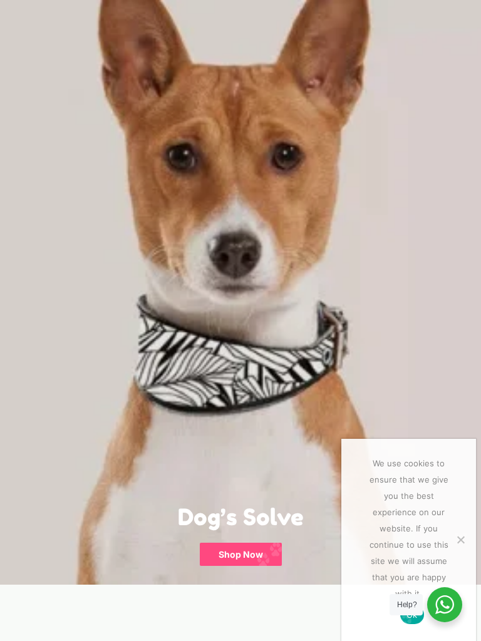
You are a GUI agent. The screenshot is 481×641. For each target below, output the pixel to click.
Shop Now (241, 554)
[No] (460, 539)
